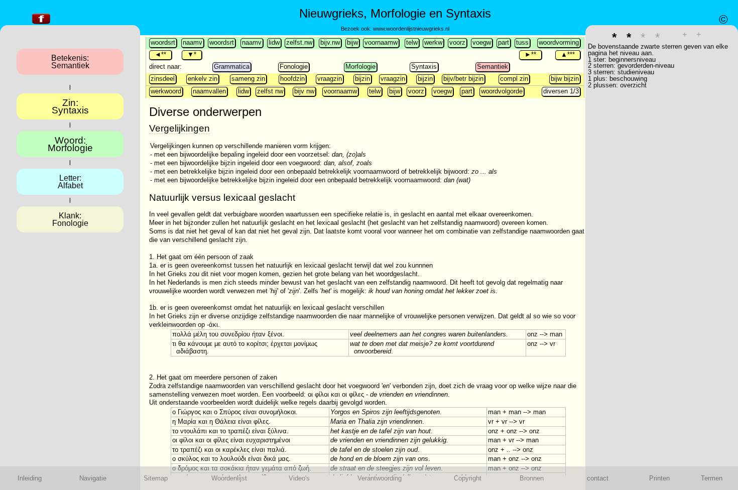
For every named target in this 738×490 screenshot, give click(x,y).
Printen (659, 478)
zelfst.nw (299, 42)
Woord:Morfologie (70, 144)
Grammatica (232, 66)
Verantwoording (379, 478)
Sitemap (156, 478)
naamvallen (209, 91)
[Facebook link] (41, 24)
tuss (522, 42)
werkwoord (166, 91)
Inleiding (30, 478)
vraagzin (329, 78)
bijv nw (304, 91)
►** (530, 54)
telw (412, 42)
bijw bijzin (565, 78)
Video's (299, 478)
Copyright (467, 478)
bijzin (362, 78)
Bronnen (532, 478)
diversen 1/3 (561, 91)
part (503, 42)
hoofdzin (292, 78)
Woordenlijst (229, 478)
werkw (433, 42)
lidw (274, 42)
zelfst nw (270, 91)
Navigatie (92, 478)
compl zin (514, 78)
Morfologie (360, 66)
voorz (457, 42)
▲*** (568, 54)
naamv (192, 42)
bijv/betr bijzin (463, 78)
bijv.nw (330, 42)
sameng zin (248, 78)
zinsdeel (163, 78)
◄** (160, 54)
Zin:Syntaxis (70, 106)
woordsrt (163, 42)
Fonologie (294, 66)
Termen (711, 478)
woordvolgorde (502, 91)
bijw (352, 42)
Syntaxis (424, 66)
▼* (191, 54)
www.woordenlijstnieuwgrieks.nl (411, 29)
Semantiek (492, 66)
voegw (481, 42)
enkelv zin (202, 78)
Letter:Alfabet (70, 182)
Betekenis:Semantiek (70, 62)
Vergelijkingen (179, 128)
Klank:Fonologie (70, 219)
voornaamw (381, 42)
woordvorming (559, 42)
